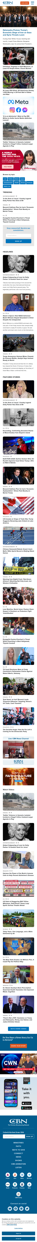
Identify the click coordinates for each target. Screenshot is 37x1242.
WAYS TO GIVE (18, 1149)
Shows (23, 183)
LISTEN (18, 1167)
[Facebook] (15, 1208)
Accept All (18, 1238)
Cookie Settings (18, 1228)
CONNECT (18, 1153)
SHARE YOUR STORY (18, 1046)
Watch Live (7, 186)
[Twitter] (27, 1208)
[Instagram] (21, 1208)
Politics (10, 179)
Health (17, 183)
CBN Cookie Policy (12, 1225)
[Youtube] (10, 1208)
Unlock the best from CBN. (13, 1132)
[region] (18, 1228)
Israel (22, 179)
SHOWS (18, 1160)
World (17, 179)
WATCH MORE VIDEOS (18, 1029)
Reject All (18, 1233)
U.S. (5, 179)
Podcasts (30, 183)
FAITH (18, 1146)
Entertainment (8, 183)
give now (24, 3)
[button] (31, 3)
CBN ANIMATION (18, 1164)
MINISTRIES (18, 1142)
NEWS (18, 1157)
